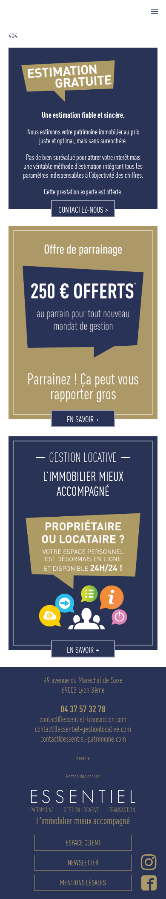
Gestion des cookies (83, 776)
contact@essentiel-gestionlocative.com (83, 729)
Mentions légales (83, 882)
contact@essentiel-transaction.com (83, 719)
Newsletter (83, 862)
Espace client (83, 842)
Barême (83, 757)
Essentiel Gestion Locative (47, 13)
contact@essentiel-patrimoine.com (83, 739)
